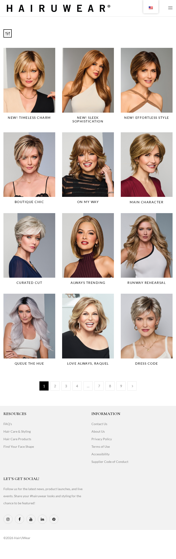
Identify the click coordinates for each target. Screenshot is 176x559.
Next (132, 386)
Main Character (146, 202)
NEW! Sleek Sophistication (87, 119)
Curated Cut (29, 283)
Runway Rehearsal (146, 283)
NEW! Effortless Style (146, 117)
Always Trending (88, 283)
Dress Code (146, 363)
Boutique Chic (29, 202)
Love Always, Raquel (88, 363)
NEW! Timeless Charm (29, 117)
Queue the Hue (29, 363)
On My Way (88, 202)
